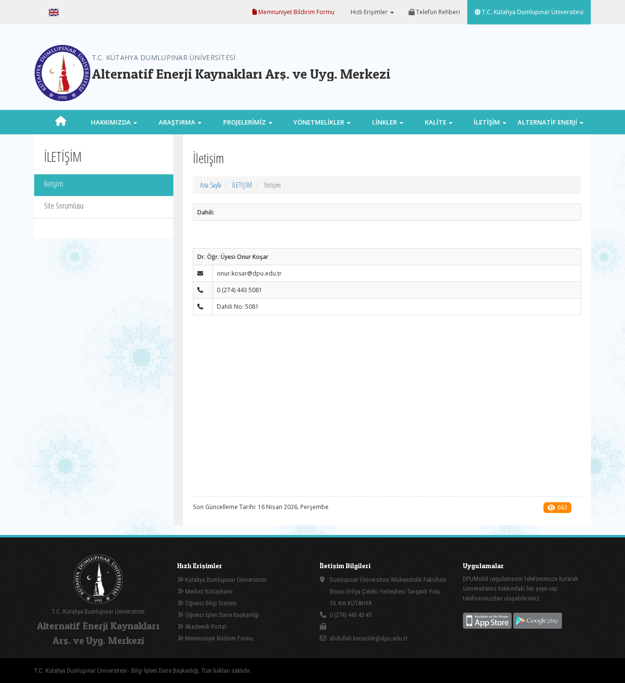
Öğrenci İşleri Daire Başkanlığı (221, 615)
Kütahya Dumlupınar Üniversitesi (225, 579)
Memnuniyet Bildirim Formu (295, 12)
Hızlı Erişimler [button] (369, 12)
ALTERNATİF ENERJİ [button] (548, 122)
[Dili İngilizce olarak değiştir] (54, 12)
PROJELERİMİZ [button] (245, 122)
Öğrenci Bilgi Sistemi (210, 603)
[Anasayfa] (61, 122)
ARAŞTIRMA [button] (178, 122)
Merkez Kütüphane (208, 591)
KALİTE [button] (436, 122)
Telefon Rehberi (437, 12)
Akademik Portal (205, 626)
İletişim (53, 183)
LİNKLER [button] (385, 122)
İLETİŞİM (242, 185)
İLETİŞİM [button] (487, 122)
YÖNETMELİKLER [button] (319, 122)
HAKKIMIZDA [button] (111, 122)
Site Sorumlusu (63, 205)
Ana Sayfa (210, 185)
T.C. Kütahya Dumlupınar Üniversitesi (531, 12)
